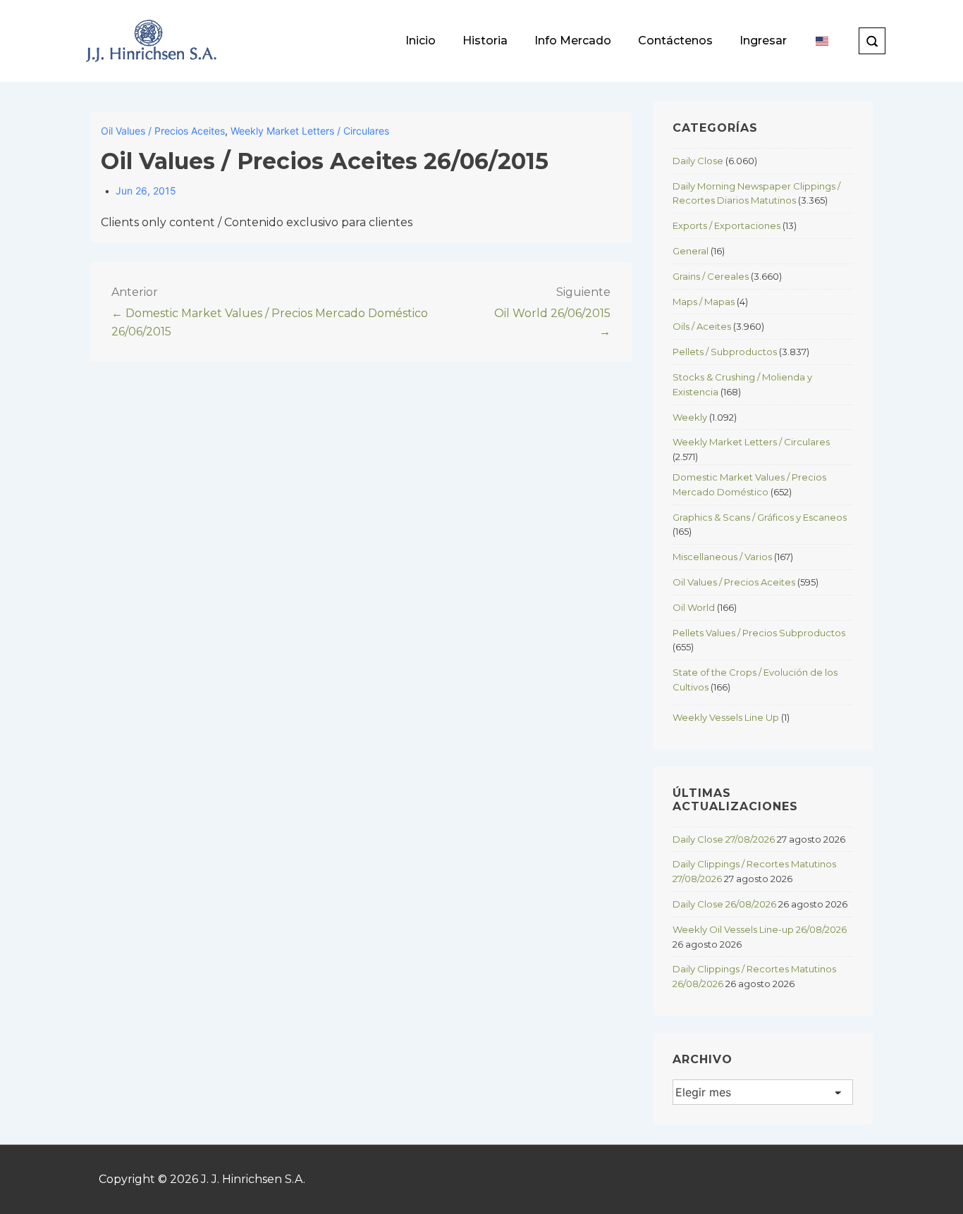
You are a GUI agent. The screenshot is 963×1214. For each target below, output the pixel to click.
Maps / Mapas (704, 301)
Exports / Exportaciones (726, 225)
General (691, 250)
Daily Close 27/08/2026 (724, 839)
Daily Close (698, 160)
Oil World (694, 607)
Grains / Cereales (711, 276)
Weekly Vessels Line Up (726, 717)
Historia (485, 40)
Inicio (420, 40)
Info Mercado (572, 40)
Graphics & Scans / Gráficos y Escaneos (760, 517)
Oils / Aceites (702, 326)
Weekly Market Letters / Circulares (310, 131)
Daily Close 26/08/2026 (724, 904)
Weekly (690, 417)
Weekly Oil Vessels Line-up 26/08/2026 (760, 929)
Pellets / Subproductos (725, 351)
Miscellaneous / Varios (722, 556)
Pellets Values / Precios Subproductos (759, 632)
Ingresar (763, 40)
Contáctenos (675, 40)
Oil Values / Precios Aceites (163, 131)
